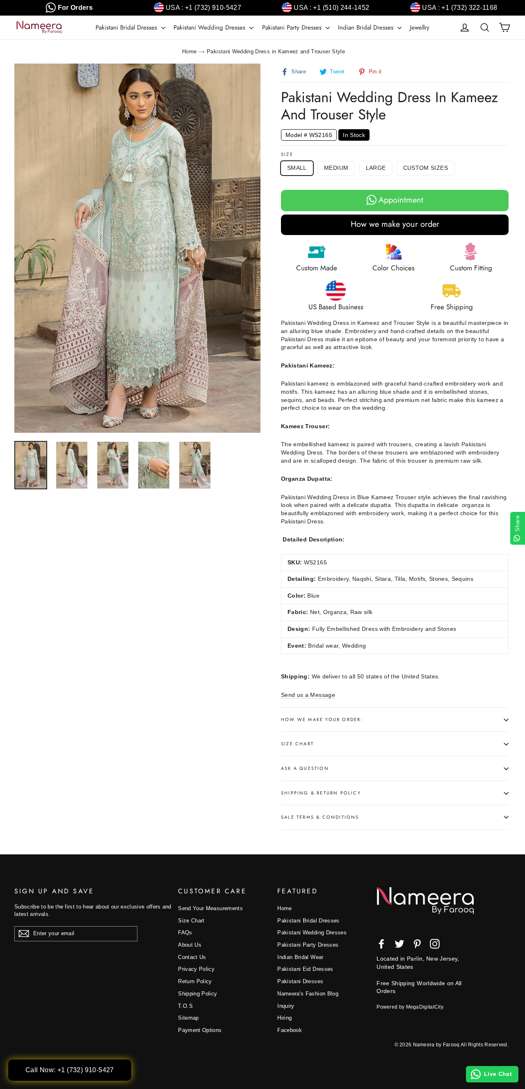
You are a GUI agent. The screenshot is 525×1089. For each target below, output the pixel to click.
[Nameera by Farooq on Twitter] (399, 944)
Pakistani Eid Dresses (305, 969)
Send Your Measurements (210, 908)
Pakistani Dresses (300, 981)
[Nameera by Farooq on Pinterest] (417, 944)
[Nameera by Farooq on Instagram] (435, 944)
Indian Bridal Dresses (366, 27)
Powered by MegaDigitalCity (410, 1007)
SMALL (297, 167)
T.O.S (185, 1006)
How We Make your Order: (322, 719)
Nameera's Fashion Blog (307, 994)
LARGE (376, 167)
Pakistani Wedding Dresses (210, 27)
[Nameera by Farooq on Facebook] (381, 944)
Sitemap (188, 1018)
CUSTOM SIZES (425, 167)
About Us (189, 945)
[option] (137, 248)
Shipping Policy (197, 994)
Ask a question (305, 768)
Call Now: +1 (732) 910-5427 (69, 1069)
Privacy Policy (196, 969)
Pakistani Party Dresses (293, 27)
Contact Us (192, 957)
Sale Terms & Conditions (320, 817)
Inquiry (285, 1006)
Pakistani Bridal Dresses (127, 27)
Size (287, 154)
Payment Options (199, 1030)
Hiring (284, 1018)
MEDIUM (336, 167)
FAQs (185, 932)
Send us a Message (308, 695)
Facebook (289, 1030)
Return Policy (195, 981)
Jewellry (419, 27)
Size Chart (297, 743)
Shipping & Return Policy (321, 793)
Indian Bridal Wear (300, 957)
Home (189, 51)
